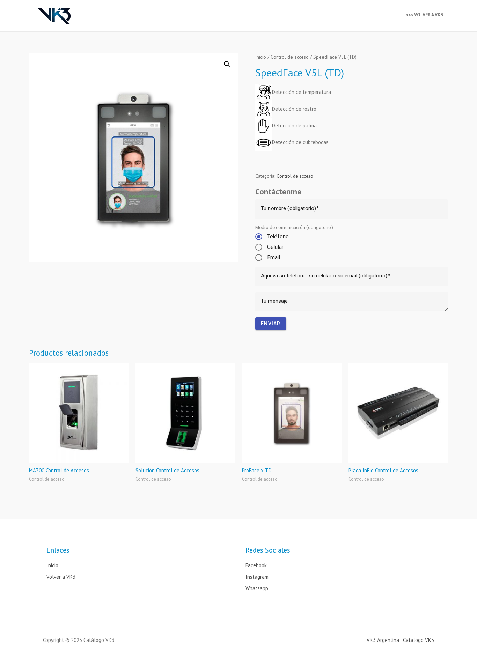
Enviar (271, 323)
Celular (275, 247)
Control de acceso (290, 57)
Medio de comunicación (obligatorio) (294, 227)
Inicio (260, 57)
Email (273, 257)
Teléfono (278, 236)
